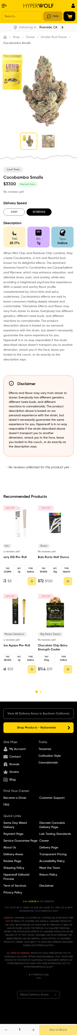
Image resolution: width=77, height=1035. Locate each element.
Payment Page (13, 833)
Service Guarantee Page (20, 840)
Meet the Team (49, 867)
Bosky (45, 546)
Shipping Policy (13, 867)
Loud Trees (13, 169)
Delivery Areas (13, 854)
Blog (12, 779)
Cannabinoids (48, 762)
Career (44, 840)
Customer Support (52, 797)
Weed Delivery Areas (34, 994)
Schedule (39, 212)
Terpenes (44, 749)
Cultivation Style (49, 755)
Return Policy (48, 874)
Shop (16, 37)
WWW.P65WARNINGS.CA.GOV (38, 967)
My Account (17, 749)
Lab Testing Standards (55, 833)
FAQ (6, 804)
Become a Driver (15, 797)
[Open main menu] (4, 6)
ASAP (14, 212)
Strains (14, 772)
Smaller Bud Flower (54, 37)
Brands (14, 764)
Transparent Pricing (53, 854)
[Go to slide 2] (41, 692)
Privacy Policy (12, 892)
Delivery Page (48, 847)
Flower (30, 37)
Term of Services (14, 885)
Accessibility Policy (52, 861)
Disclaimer (46, 885)
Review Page (12, 861)
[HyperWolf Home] (38, 5)
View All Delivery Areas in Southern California (38, 713)
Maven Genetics (16, 634)
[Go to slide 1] (36, 691)
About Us (9, 847)
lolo (8, 546)
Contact (15, 756)
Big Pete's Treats (52, 634)
